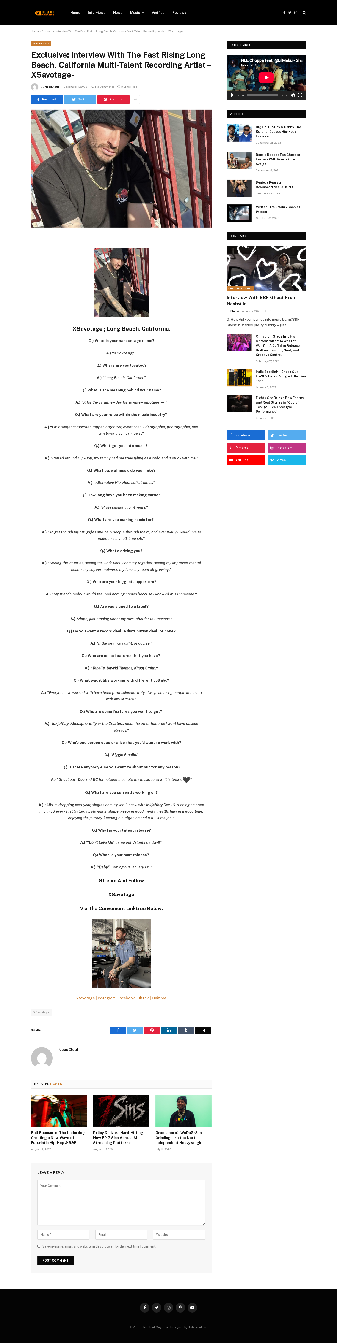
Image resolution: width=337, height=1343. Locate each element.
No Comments (104, 86)
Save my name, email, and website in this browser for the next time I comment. (99, 1246)
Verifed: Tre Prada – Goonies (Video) (278, 209)
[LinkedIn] (14, 273)
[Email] (14, 296)
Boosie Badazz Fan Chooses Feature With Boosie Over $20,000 (278, 159)
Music (135, 12)
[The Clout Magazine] (44, 12)
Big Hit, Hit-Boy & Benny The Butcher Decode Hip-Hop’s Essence (278, 131)
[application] (266, 77)
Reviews (179, 12)
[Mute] (292, 95)
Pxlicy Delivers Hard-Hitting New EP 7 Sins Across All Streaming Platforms (118, 1138)
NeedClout (52, 86)
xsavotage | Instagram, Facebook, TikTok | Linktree (121, 998)
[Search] (304, 13)
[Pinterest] (14, 285)
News (117, 12)
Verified (158, 12)
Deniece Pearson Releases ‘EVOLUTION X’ (275, 185)
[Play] (232, 95)
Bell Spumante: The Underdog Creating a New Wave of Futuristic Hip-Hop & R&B (58, 1138)
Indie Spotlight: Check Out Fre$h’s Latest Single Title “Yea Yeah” (281, 376)
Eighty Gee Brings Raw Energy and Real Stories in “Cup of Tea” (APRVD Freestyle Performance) (280, 404)
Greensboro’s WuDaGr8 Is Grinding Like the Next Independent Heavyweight (179, 1138)
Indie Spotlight (240, 288)
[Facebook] (14, 250)
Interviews (96, 12)
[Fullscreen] (300, 95)
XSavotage (41, 1012)
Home (75, 12)
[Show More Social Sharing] (135, 99)
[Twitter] (14, 261)
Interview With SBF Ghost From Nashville (261, 301)
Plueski (235, 311)
